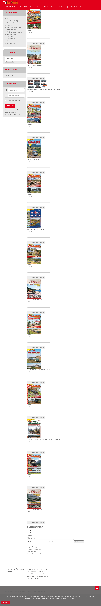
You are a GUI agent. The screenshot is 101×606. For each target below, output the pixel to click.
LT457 (29, 334)
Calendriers (11, 39)
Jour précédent (32, 547)
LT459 (29, 194)
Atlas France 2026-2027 (35, 229)
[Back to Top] (97, 588)
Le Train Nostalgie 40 (34, 65)
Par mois (30, 536)
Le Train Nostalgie (13, 21)
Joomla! (38, 574)
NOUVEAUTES (11, 7)
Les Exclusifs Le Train (14, 27)
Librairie (9, 25)
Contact (60, 7)
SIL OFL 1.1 (29, 593)
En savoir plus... (71, 598)
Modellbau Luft (12, 30)
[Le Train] (11, 2)
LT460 (29, 124)
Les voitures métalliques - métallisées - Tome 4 (43, 439)
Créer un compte (11, 110)
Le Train (23, 7)
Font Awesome (7, 593)
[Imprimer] (30, 531)
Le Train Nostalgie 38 (34, 509)
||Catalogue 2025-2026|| (77, 7)
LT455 (29, 474)
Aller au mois (31, 538)
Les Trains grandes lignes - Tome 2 (39, 369)
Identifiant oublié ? (11, 112)
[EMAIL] (30, 533)
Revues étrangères (13, 23)
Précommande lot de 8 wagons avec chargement (44, 89)
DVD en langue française (15, 32)
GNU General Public (33, 578)
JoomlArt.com (31, 574)
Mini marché (48, 7)
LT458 (29, 264)
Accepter (6, 602)
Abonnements (11, 43)
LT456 (29, 404)
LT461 (29, 30)
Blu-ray (9, 41)
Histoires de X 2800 (34, 159)
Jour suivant (31, 552)
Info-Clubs (35, 7)
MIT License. (52, 591)
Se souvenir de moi (13, 101)
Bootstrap (6, 591)
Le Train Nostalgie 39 (34, 299)
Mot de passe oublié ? (12, 114)
